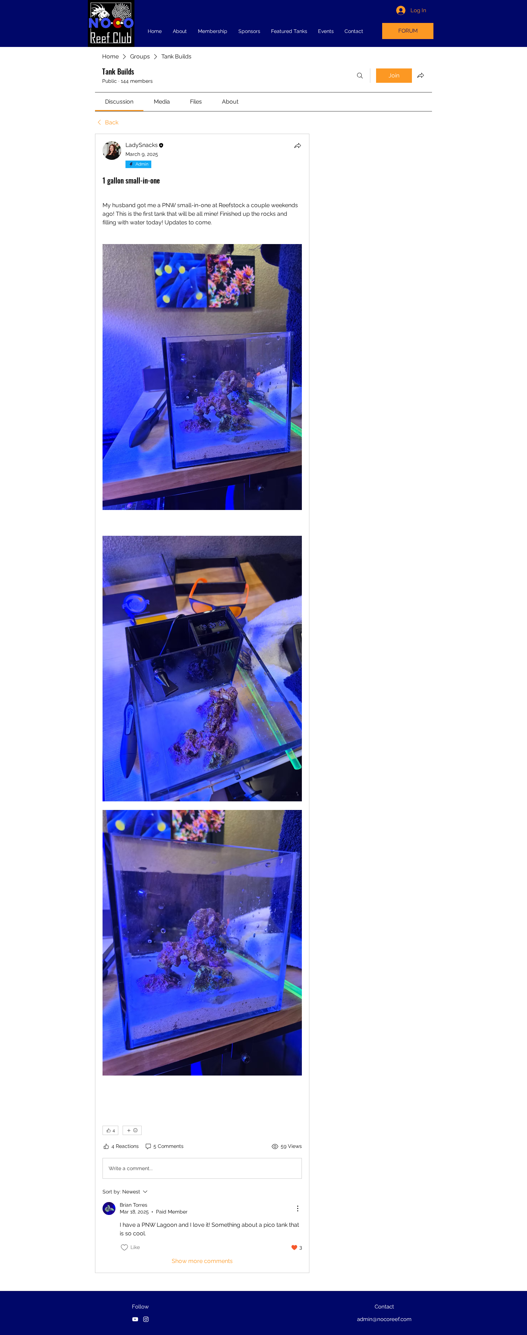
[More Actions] (297, 1208)
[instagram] (145, 1319)
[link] (119, 101)
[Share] (297, 145)
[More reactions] (132, 1130)
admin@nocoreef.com (384, 1319)
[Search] (360, 75)
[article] (202, 703)
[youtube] (135, 1319)
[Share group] (420, 75)
